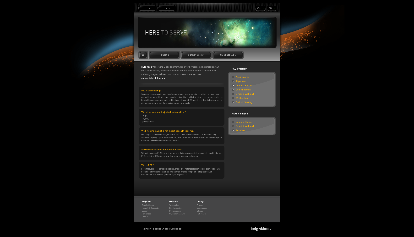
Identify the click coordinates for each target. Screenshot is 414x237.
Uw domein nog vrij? (177, 214)
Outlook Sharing (244, 102)
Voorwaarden (202, 208)
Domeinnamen (196, 55)
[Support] (147, 8)
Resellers (240, 130)
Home (143, 55)
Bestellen (228, 55)
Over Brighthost (148, 205)
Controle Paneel (244, 85)
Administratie (242, 77)
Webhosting (242, 98)
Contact (145, 217)
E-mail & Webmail (245, 94)
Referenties (146, 214)
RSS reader (201, 214)
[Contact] (166, 8)
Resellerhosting (175, 208)
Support (145, 211)
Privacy (200, 205)
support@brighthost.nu (153, 78)
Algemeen (241, 81)
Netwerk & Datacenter (150, 208)
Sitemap (200, 211)
